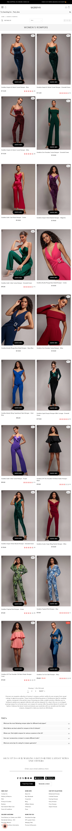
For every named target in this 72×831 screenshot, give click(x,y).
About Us (27, 794)
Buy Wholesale (29, 796)
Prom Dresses (52, 804)
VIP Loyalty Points (30, 820)
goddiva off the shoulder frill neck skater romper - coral (16, 675)
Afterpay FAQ (29, 822)
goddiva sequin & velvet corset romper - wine (15, 150)
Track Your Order (27, 783)
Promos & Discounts (30, 825)
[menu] (2, 7)
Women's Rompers (12, 16)
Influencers (28, 806)
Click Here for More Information (10, 825)
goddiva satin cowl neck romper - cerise (13, 217)
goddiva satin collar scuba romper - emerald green (16, 283)
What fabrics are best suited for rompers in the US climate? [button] (22, 728)
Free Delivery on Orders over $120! (11, 817)
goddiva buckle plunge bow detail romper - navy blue (17, 348)
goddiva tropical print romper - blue (48, 609)
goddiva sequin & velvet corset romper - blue (15, 87)
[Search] (70, 12)
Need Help (4, 791)
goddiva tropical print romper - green (12, 609)
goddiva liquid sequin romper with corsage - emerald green (53, 414)
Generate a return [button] (44, 783)
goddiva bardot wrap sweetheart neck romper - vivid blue (17, 414)
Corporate (28, 799)
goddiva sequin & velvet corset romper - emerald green (53, 87)
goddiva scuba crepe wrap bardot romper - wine (52, 544)
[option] (18, 2)
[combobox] (34, 12)
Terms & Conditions (6, 809)
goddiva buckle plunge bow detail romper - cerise (52, 283)
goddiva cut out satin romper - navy (48, 674)
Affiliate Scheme (29, 804)
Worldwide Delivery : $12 (8, 820)
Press (26, 809)
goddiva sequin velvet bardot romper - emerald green (17, 544)
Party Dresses (52, 801)
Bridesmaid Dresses (54, 794)
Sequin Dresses (53, 806)
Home (3, 16)
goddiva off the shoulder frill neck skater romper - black (52, 479)
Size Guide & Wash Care (7, 806)
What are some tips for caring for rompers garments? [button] (20, 743)
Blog (26, 801)
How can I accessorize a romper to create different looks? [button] (21, 738)
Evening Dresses (53, 799)
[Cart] (69, 7)
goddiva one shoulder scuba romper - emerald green (53, 152)
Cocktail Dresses (53, 796)
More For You (29, 814)
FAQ (2, 799)
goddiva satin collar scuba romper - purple (14, 478)
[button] (54, 2)
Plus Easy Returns (6, 822)
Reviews (3, 804)
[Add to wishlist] (2, 35)
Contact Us (4, 794)
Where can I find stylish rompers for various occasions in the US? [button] (23, 733)
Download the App (30, 817)
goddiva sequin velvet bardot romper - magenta (51, 218)
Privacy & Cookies (6, 801)
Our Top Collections (55, 791)
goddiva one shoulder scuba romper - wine (50, 348)
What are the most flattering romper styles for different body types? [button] (25, 723)
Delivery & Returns (6, 796)
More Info (28, 791)
